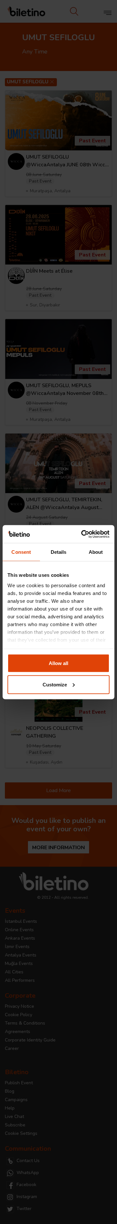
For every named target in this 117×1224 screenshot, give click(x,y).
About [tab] (96, 552)
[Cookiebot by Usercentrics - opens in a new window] (83, 534)
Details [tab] (59, 552)
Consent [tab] (21, 552)
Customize (55, 684)
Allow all (58, 663)
